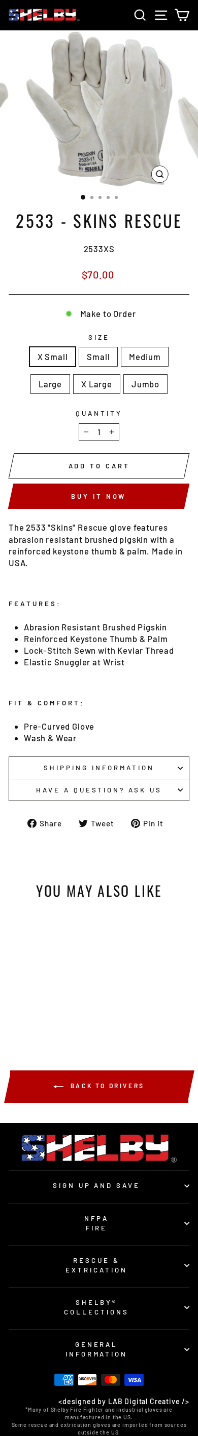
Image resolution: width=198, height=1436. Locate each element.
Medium (144, 356)
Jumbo (145, 384)
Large (50, 384)
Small (98, 356)
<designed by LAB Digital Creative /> (123, 1401)
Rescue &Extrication (96, 1265)
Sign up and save (97, 1185)
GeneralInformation (96, 1349)
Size (99, 337)
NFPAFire (96, 1223)
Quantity (99, 413)
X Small (53, 356)
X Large (96, 384)
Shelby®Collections (96, 1307)
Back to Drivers (106, 1085)
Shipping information (99, 768)
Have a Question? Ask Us (99, 790)
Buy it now (98, 496)
